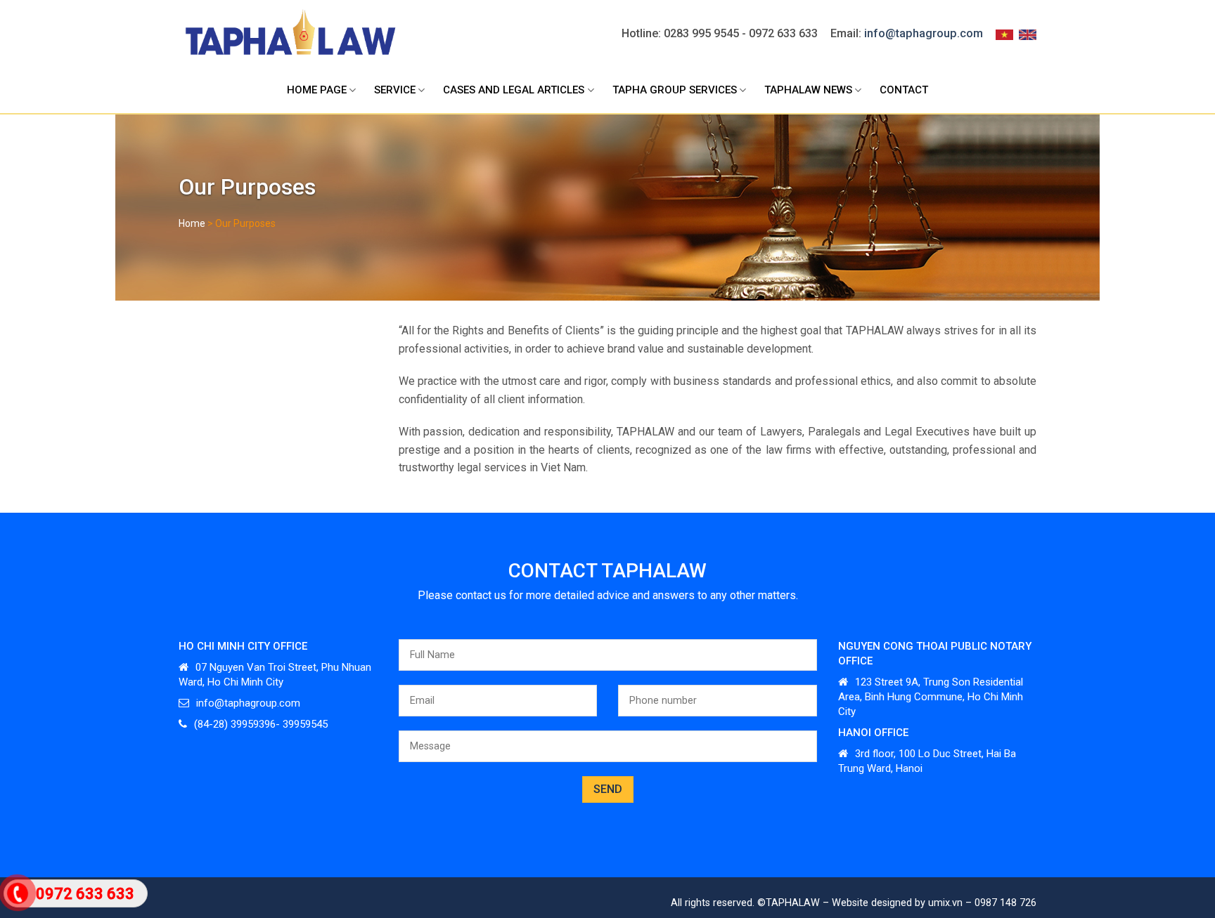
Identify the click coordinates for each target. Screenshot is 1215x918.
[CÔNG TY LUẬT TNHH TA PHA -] (289, 33)
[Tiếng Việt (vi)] (1004, 33)
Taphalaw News (808, 90)
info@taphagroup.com (923, 33)
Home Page (317, 90)
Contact (904, 90)
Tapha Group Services (674, 90)
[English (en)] (1027, 33)
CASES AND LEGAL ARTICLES (513, 90)
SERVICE (395, 90)
